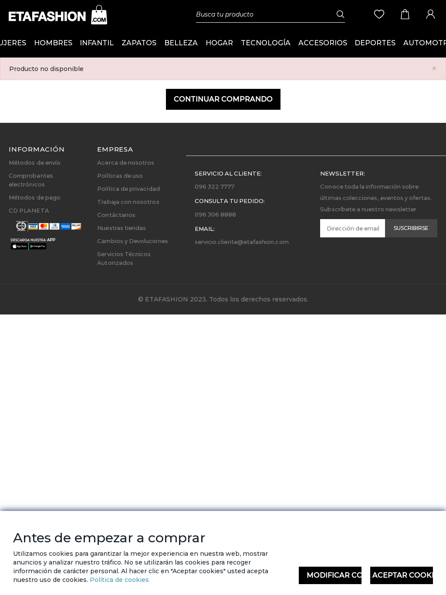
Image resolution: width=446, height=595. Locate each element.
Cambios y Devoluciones (132, 240)
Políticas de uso (120, 175)
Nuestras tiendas (121, 227)
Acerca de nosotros (125, 162)
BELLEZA (181, 43)
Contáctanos (116, 214)
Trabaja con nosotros (128, 201)
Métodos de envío (35, 162)
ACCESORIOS (322, 43)
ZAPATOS (139, 43)
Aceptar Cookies (402, 575)
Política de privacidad (128, 188)
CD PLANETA (29, 210)
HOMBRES (53, 43)
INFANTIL (97, 43)
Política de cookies (118, 580)
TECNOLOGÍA (266, 43)
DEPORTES (375, 43)
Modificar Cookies (334, 575)
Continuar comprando (223, 99)
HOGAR (219, 43)
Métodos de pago (35, 197)
